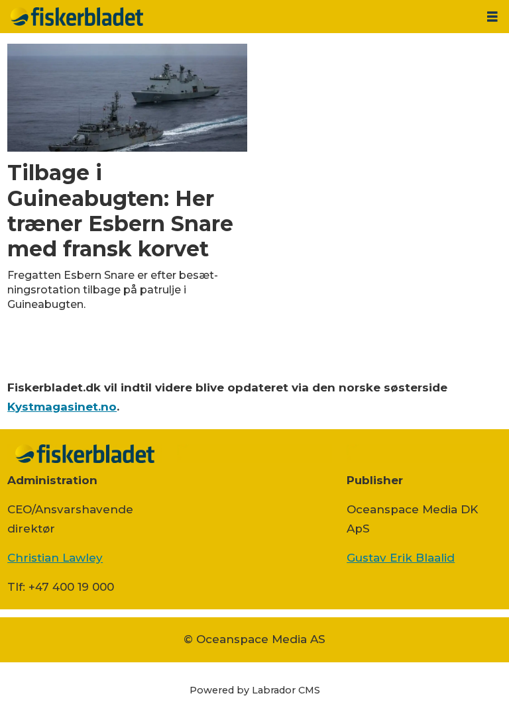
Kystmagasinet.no (62, 406)
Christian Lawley (55, 557)
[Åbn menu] (492, 17)
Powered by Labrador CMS (255, 690)
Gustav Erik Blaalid (401, 557)
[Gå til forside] (238, 16)
